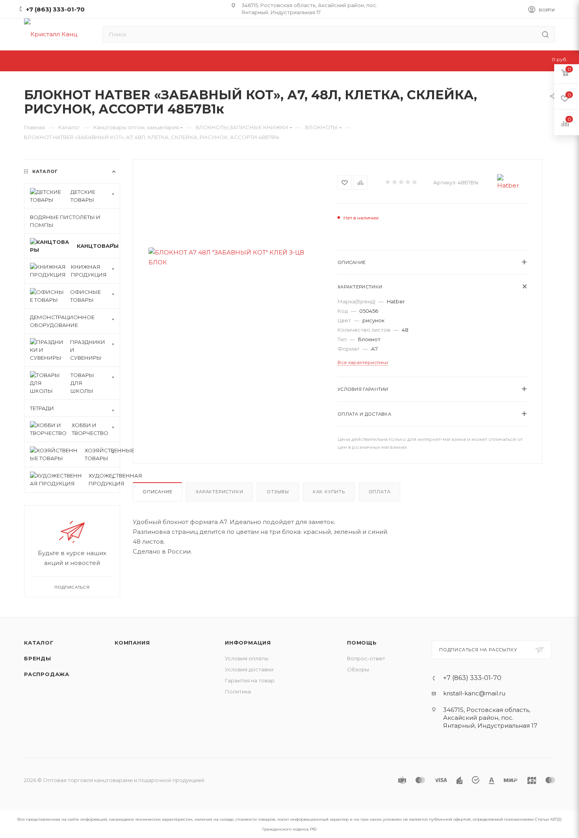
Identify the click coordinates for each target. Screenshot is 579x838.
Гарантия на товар (250, 680)
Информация (248, 642)
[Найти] (545, 34)
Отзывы (278, 491)
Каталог (39, 642)
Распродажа (46, 674)
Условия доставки (249, 669)
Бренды (37, 658)
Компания (132, 642)
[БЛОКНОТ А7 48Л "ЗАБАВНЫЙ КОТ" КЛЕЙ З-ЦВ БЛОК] (235, 257)
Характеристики (219, 491)
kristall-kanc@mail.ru (474, 693)
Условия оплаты (246, 658)
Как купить (329, 491)
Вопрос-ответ (366, 658)
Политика (238, 691)
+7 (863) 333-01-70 (55, 9)
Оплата (380, 491)
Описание (157, 491)
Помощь (362, 642)
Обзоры (358, 669)
